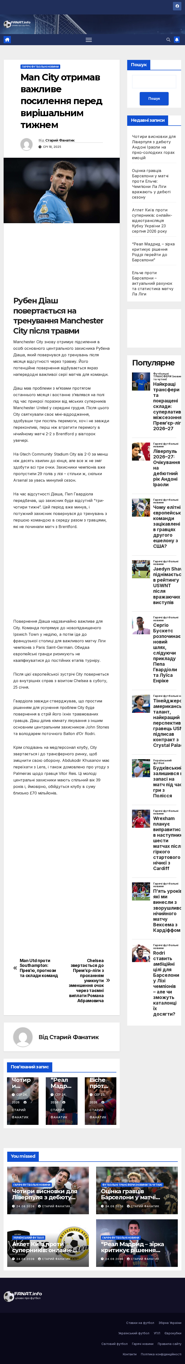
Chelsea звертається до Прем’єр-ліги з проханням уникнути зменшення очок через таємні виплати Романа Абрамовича (86, 980)
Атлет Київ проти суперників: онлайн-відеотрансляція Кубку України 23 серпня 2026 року (152, 220)
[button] (168, 39)
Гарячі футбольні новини (40, 66)
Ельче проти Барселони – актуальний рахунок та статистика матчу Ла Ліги (152, 283)
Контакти (130, 1354)
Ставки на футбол (140, 1323)
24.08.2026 (26, 1206)
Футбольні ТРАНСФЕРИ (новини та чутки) (132, 1184)
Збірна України (170, 1323)
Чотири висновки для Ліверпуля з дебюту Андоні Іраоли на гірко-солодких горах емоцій (154, 147)
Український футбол (28, 1237)
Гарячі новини (142, 1344)
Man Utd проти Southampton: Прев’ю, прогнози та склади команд (39, 968)
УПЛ (157, 1333)
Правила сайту (169, 1344)
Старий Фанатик (59, 140)
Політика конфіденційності (161, 1354)
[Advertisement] (61, 262)
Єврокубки (173, 1333)
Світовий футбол (114, 1344)
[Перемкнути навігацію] (89, 39)
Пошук (139, 64)
